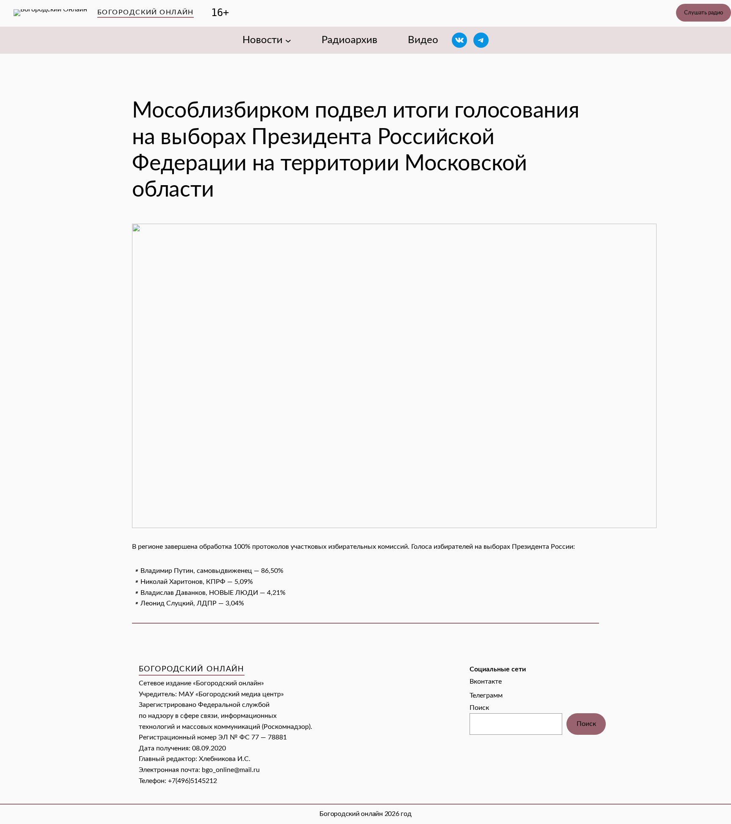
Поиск (479, 707)
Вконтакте (486, 681)
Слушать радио (703, 12)
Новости (262, 40)
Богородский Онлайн (145, 12)
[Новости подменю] (288, 40)
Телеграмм (486, 695)
